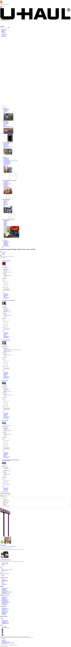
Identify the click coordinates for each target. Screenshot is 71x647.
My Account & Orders (5, 580)
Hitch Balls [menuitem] (5, 224)
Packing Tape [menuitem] (5, 185)
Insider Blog (4, 612)
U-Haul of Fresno (5, 380)
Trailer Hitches (5, 374)
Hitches (4, 503)
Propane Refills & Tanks (5, 601)
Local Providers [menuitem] (6, 201)
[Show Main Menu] (1, 7)
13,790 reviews (10, 391)
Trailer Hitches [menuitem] (5, 221)
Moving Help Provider (5, 621)
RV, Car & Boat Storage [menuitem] (7, 162)
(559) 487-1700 (6, 308)
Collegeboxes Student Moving (6, 602)
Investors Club (5, 611)
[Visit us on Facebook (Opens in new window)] (2, 629)
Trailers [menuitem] (3, 108)
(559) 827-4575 (6, 348)
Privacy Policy (4, 640)
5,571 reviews (9, 311)
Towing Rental (4, 590)
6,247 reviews (9, 430)
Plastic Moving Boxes (6, 337)
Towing (3, 121)
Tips (2, 582)
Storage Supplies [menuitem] (6, 166)
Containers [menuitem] (4, 142)
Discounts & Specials (5, 604)
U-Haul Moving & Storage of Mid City (8, 300)
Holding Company (5, 608)
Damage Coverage (4, 600)
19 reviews (8, 470)
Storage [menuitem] (3, 157)
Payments (3, 581)
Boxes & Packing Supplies (12, 180)
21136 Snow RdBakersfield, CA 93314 (5, 466)
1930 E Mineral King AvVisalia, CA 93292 (5, 346)
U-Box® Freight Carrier (5, 620)
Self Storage (5, 334)
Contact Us (3, 579)
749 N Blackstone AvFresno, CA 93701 (5, 307)
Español (3, 575)
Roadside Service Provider (5, 623)
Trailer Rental (4, 589)
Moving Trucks (6, 294)
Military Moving (4, 609)
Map (4, 254)
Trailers (5, 108)
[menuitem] (37, 123)
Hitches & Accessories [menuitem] (5, 219)
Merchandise (3, 614)
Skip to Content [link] (2, 6)
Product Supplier (4, 622)
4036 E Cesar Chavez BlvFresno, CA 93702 (5, 267)
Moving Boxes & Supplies (5, 599)
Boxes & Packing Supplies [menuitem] (5, 180)
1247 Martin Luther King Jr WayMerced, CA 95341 (6, 426)
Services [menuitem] (5, 203)
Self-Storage (5, 499)
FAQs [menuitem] (4, 112)
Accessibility (3, 583)
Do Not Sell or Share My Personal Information (8, 642)
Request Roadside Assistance (5, 573)
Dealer (3, 619)
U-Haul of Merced (5, 420)
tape (7, 546)
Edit (0, 251)
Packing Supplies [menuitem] (6, 182)
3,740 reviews (9, 275)
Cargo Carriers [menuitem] (5, 223)
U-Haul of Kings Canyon (6, 260)
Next (2, 491)
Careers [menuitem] (3, 29)
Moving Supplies (6, 377)
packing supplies (12, 546)
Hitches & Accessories (11, 219)
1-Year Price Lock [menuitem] (6, 159)
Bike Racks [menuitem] (5, 222)
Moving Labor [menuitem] (4, 199)
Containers (10, 142)
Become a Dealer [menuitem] (4, 30)
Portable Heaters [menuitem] (6, 244)
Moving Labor (8, 199)
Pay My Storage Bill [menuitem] (6, 164)
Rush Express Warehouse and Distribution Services (10, 459)
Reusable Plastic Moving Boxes (6, 593)
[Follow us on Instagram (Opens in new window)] (2, 630)
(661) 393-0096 (6, 467)
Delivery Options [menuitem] (6, 144)
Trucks (4, 498)
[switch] (35, 254)
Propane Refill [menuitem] (5, 242)
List (4, 253)
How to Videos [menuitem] (6, 110)
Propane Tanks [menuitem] (5, 245)
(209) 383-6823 (6, 427)
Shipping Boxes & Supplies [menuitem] (7, 183)
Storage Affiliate (4, 626)
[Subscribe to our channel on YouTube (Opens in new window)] (2, 635)
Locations (4, 643)
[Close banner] (0, 0)
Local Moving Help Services (5, 559)
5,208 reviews (9, 351)
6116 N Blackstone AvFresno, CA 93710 (5, 386)
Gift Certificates (4, 603)
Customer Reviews (4, 584)
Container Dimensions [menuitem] (6, 148)
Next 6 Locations (5, 491)
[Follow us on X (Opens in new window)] (2, 634)
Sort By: (1, 257)
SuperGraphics (4, 613)
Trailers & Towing (6, 373)
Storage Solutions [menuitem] (6, 186)
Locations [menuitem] (4, 31)
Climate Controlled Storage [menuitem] (7, 161)
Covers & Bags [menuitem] (6, 184)
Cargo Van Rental (4, 588)
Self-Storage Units (4, 592)
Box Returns (5, 504)
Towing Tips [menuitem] (5, 124)
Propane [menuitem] (3, 240)
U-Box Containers (6, 293)
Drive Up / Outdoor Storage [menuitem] (7, 163)
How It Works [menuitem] (5, 202)
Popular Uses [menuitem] (5, 145)
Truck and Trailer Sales (7, 297)
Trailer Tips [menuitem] (5, 111)
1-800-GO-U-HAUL (5, 569)
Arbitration (3, 639)
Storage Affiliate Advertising (5, 627)
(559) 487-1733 (6, 388)
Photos (5, 265)
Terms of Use (3, 641)
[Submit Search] (8, 27)
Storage (5, 157)
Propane (6, 240)
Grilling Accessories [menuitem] (6, 243)
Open (1, 5)
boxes (6, 546)
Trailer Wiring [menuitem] (5, 225)
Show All (3, 280)
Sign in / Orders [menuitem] (5, 34)
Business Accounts (4, 596)
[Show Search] (2, 26)
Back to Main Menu (6, 109)
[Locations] (3, 26)
